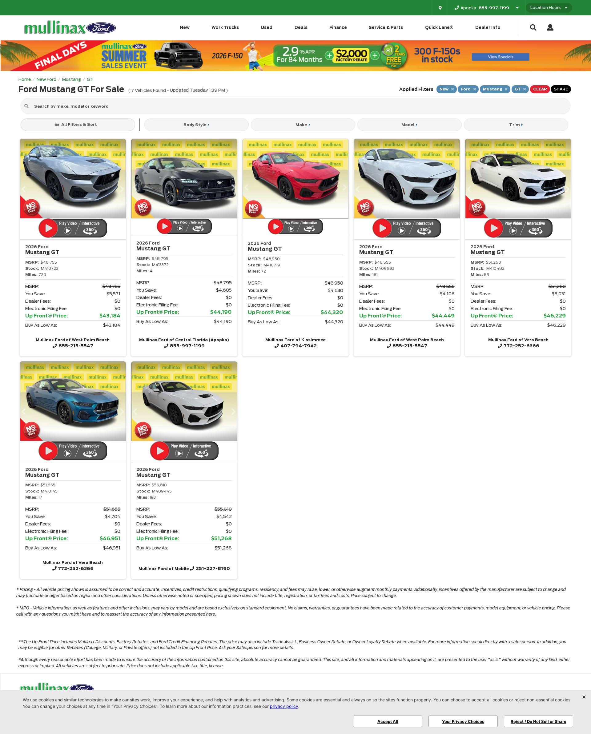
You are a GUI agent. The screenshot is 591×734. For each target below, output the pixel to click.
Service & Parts (386, 27)
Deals (301, 27)
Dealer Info (488, 27)
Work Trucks (225, 27)
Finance (338, 27)
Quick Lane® (439, 27)
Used (266, 27)
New (185, 27)
